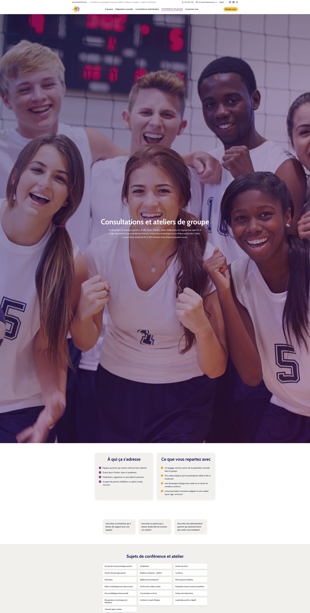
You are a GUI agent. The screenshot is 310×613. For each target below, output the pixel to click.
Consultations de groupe (172, 9)
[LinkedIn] (233, 2)
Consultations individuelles (147, 9)
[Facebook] (230, 2)
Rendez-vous (231, 9)
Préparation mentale (124, 9)
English (221, 2)
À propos (109, 9)
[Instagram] (237, 2)
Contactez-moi (191, 9)
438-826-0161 (189, 2)
